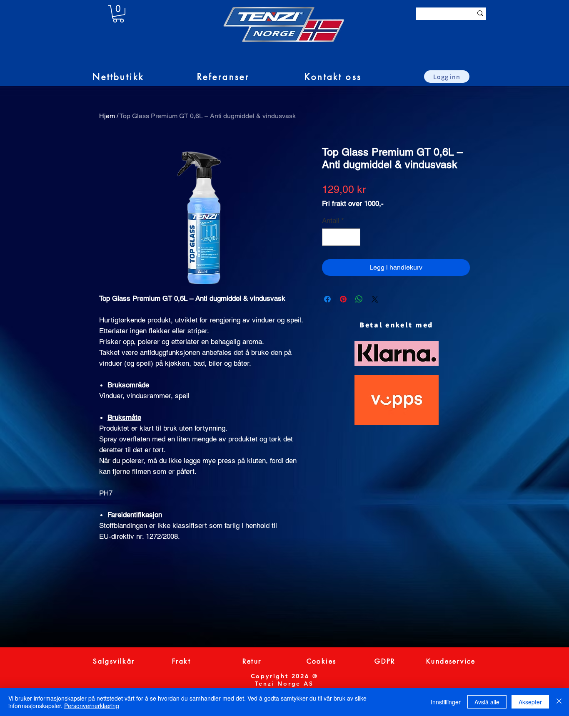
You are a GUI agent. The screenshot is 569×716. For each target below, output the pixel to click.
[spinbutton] (341, 237)
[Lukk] (559, 701)
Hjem (107, 116)
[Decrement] (329, 237)
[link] (118, 13)
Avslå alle (486, 702)
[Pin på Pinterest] (343, 299)
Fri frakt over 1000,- (353, 203)
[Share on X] (375, 299)
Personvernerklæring (91, 705)
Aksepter (530, 702)
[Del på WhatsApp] (359, 299)
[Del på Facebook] (327, 299)
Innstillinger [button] (446, 702)
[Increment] (353, 237)
